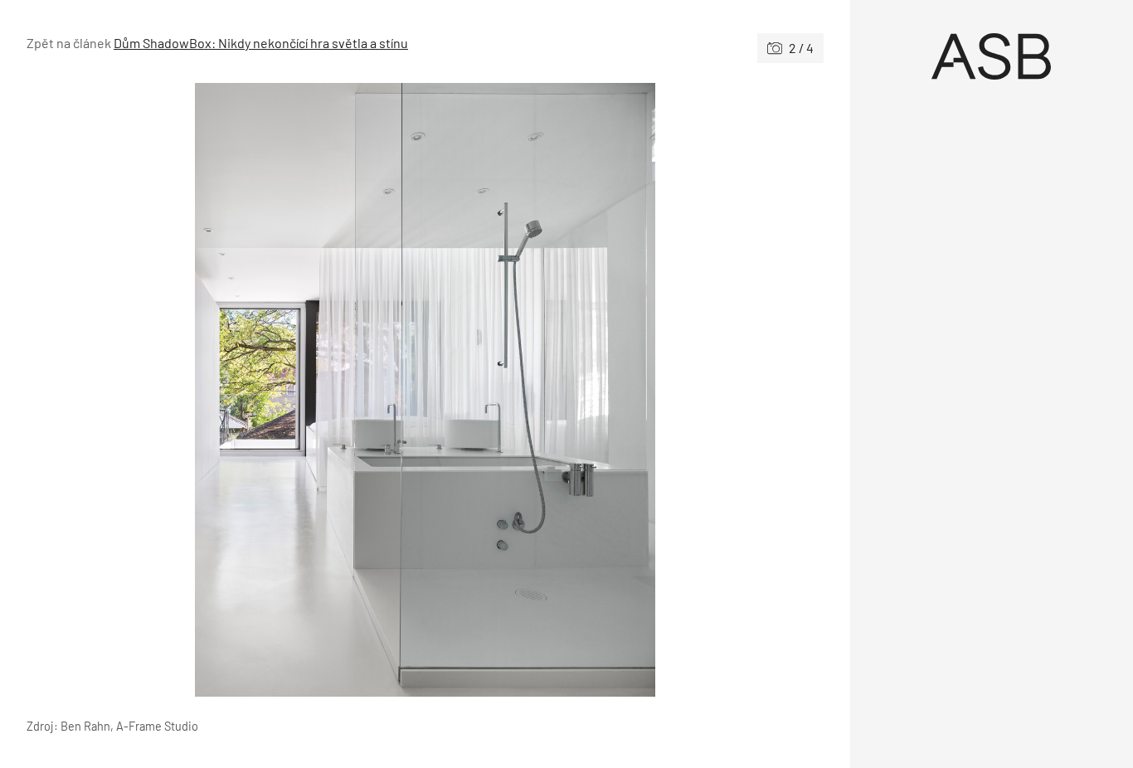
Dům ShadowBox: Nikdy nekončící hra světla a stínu (261, 43)
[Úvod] (992, 56)
